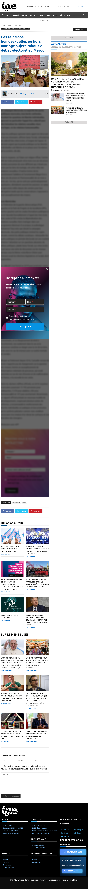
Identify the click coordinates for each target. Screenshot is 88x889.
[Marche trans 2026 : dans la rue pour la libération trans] (12, 536)
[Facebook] (78, 6)
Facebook (67, 830)
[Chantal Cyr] (5, 93)
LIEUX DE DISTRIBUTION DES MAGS (71, 842)
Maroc (24, 502)
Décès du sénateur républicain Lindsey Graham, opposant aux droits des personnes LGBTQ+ (36, 620)
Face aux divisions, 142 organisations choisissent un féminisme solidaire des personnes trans (12, 584)
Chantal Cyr (14, 94)
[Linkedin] (61, 833)
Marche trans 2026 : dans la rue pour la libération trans (10, 548)
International (16, 28)
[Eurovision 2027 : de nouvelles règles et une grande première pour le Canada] (37, 536)
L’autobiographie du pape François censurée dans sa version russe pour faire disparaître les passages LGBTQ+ (12, 663)
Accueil (4, 25)
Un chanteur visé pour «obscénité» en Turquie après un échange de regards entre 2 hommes (37, 663)
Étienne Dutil (55, 90)
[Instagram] (82, 6)
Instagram (80, 830)
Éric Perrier (5, 741)
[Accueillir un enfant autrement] (12, 604)
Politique (26, 28)
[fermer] (47, 269)
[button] (83, 15)
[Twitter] (85, 6)
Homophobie (18, 25)
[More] (45, 102)
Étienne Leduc (6, 703)
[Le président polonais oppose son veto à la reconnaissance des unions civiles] (37, 721)
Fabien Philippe (6, 670)
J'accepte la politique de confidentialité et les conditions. (23, 318)
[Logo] (14, 6)
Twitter (79, 833)
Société (10, 25)
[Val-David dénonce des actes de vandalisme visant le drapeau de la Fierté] (12, 721)
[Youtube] (61, 836)
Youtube (66, 836)
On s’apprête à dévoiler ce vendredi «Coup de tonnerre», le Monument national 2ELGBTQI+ (67, 83)
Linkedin (66, 833)
